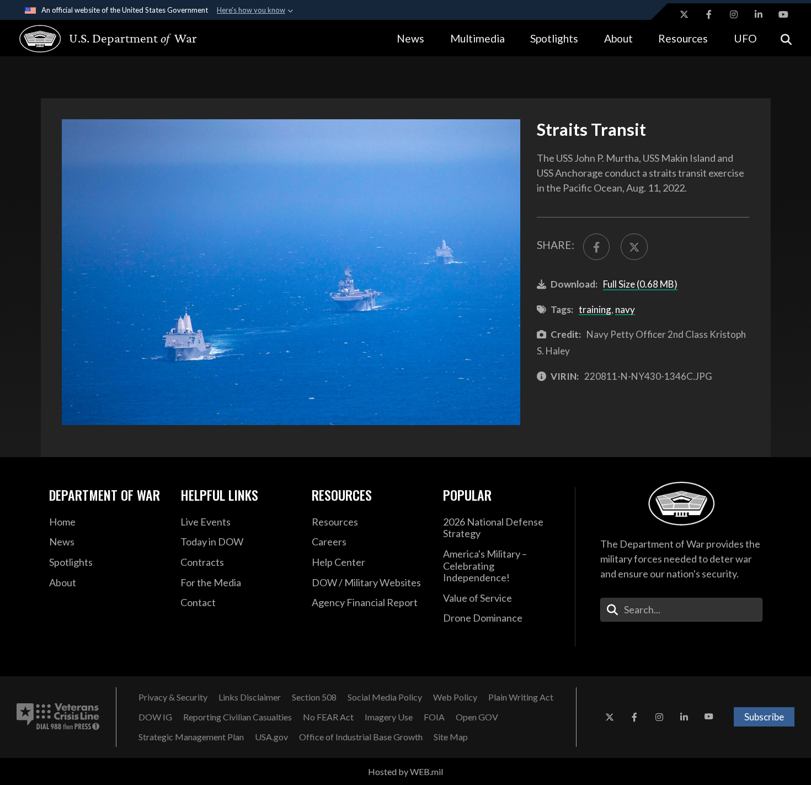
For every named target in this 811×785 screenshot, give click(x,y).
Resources (683, 38)
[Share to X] (634, 247)
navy (625, 309)
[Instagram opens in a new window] (733, 14)
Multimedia (477, 38)
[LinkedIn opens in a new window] (758, 14)
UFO (745, 38)
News (410, 38)
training (595, 309)
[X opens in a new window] (684, 14)
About (618, 38)
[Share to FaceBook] (596, 247)
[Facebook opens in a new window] (709, 14)
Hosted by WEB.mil (405, 771)
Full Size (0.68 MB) (640, 284)
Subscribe (764, 717)
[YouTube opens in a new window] (783, 14)
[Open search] (786, 38)
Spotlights (554, 38)
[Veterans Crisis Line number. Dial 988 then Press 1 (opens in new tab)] (58, 717)
